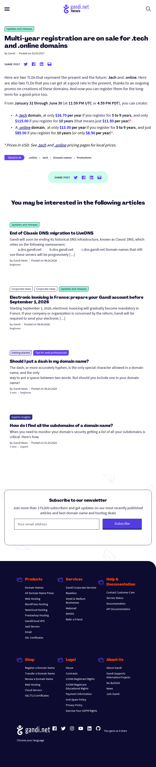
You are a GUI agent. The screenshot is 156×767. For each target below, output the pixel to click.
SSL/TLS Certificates (37, 695)
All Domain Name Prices (39, 593)
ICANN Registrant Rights (80, 679)
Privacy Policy (74, 705)
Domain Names (34, 587)
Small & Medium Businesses (76, 600)
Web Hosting (32, 599)
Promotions (84, 157)
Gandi (11, 53)
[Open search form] (148, 9)
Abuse (69, 668)
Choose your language (30, 740)
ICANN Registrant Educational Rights (77, 686)
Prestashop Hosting (37, 615)
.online (24, 127)
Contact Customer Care (120, 592)
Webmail (71, 608)
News (109, 688)
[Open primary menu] (7, 9)
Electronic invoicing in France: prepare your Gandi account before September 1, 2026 (76, 300)
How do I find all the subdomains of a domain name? (61, 426)
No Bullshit (113, 683)
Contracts (72, 673)
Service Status (114, 598)
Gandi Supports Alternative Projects (118, 675)
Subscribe (122, 523)
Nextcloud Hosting (36, 610)
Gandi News (20, 260)
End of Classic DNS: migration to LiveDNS (51, 233)
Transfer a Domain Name (40, 673)
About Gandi (114, 668)
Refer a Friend (74, 619)
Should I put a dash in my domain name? (49, 362)
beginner (15, 264)
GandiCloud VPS (34, 621)
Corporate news (21, 289)
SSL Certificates (34, 637)
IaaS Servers (32, 626)
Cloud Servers (33, 690)
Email (28, 632)
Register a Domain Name (40, 668)
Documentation (116, 603)
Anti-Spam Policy (76, 699)
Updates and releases (19, 29)
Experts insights (21, 417)
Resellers (71, 593)
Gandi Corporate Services (81, 587)
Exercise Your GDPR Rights (81, 711)
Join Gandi (112, 694)
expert (24, 446)
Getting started (21, 352)
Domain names (62, 157)
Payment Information (79, 694)
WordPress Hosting (36, 604)
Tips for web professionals (51, 352)
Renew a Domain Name (39, 679)
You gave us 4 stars (115, 731)
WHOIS (70, 614)
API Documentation (118, 609)
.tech (22, 115)
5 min (13, 392)
